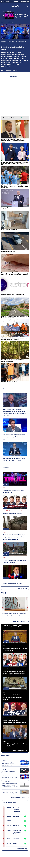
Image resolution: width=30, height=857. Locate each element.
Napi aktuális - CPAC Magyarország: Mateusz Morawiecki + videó (14, 459)
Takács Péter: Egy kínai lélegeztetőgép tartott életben (15, 745)
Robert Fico (4, 44)
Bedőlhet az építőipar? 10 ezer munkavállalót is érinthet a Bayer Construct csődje (15, 615)
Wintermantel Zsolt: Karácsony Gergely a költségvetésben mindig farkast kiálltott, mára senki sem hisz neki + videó (14, 412)
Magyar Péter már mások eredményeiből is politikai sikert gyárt (14, 721)
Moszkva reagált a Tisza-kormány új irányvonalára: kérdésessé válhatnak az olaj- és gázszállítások (14, 537)
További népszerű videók (19, 621)
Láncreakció (6, 791)
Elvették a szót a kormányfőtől (12, 583)
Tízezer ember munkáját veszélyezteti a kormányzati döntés (15, 561)
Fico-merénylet (20, 41)
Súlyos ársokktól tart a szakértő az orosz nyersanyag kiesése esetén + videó (14, 437)
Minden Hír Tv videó (18, 750)
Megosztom (13, 76)
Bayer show (6, 781)
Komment (5, 669)
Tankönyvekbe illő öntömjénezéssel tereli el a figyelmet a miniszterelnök (14, 672)
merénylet (11, 41)
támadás (3, 41)
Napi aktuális (10, 22)
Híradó (4, 760)
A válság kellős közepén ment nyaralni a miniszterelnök (15, 649)
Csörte (4, 775)
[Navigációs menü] (2, 6)
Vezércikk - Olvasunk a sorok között (12, 511)
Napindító (16, 825)
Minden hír (21, 588)
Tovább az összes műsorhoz (18, 797)
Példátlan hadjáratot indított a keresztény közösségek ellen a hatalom (12, 697)
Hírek (4, 487)
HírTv (2, 22)
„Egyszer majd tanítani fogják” (12, 513)
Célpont (4, 769)
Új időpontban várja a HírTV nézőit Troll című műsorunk (21, 16)
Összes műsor (20, 848)
